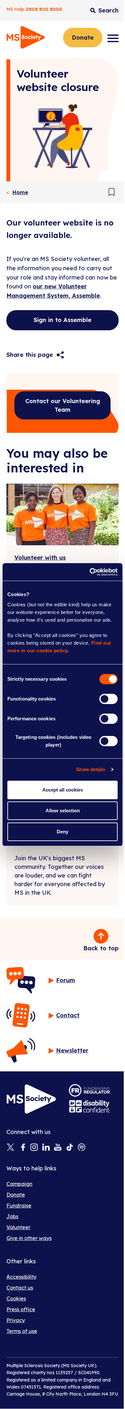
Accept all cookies (62, 790)
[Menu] (113, 38)
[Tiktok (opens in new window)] (70, 1147)
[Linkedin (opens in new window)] (46, 1147)
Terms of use (21, 1331)
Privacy (15, 1320)
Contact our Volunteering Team (62, 405)
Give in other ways (29, 1238)
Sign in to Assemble (62, 320)
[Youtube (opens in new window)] (58, 1147)
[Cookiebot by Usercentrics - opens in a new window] (90, 572)
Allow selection (63, 810)
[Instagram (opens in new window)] (34, 1147)
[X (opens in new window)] (10, 1147)
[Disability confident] (89, 1106)
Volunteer (18, 1227)
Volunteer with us (40, 557)
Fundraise (18, 1205)
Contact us (19, 1287)
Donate (83, 37)
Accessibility (21, 1277)
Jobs (12, 1216)
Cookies (16, 1298)
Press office (20, 1309)
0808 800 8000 (44, 9)
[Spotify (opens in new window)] (82, 1147)
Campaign (19, 1184)
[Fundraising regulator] (89, 1090)
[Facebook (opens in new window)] (22, 1147)
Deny (62, 831)
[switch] (108, 699)
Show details (90, 769)
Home (20, 192)
